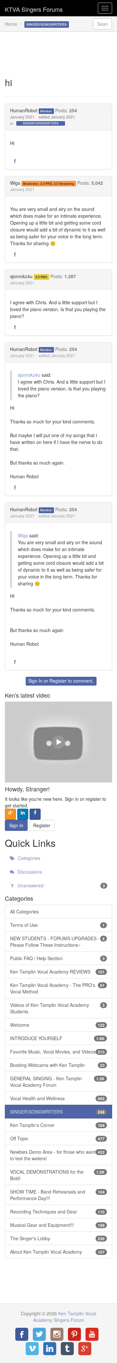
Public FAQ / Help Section (57, 958)
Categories (28, 858)
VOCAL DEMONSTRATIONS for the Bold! (57, 1174)
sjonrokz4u (21, 276)
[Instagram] (56, 1334)
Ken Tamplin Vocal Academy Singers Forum (34, 8)
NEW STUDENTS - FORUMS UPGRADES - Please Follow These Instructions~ (57, 941)
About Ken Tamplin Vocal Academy (57, 1251)
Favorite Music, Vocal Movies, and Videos (57, 1051)
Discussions (29, 871)
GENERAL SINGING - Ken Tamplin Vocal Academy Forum (57, 1081)
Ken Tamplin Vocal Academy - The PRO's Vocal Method (57, 988)
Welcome (57, 1025)
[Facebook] (21, 1334)
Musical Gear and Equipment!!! (57, 1225)
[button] (15, 161)
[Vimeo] (32, 1348)
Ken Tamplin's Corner (57, 1125)
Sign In (35, 680)
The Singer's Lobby (57, 1238)
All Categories (24, 911)
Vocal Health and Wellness (57, 1098)
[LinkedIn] (49, 1348)
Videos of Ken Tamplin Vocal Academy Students (57, 1008)
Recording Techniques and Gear (57, 1211)
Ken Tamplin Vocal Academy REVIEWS (57, 971)
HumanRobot (23, 110)
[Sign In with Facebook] (35, 814)
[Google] (84, 1348)
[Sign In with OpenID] (10, 814)
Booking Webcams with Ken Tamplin (57, 1065)
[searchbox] (102, 23)
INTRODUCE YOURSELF (57, 1038)
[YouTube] (91, 1334)
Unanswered (60, 885)
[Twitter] (39, 1334)
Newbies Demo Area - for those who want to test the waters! (57, 1155)
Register (58, 680)
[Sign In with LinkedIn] (22, 814)
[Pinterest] (74, 1334)
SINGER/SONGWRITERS (40, 123)
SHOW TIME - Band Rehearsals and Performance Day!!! (57, 1194)
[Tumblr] (67, 1348)
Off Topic (57, 1138)
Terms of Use (57, 925)
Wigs (15, 183)
